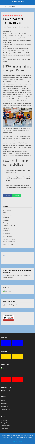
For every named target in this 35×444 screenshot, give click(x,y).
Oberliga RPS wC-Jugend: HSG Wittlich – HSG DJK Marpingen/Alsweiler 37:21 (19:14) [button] (18, 186)
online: (3, 400)
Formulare (6, 220)
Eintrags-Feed (5, 423)
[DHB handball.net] (6, 390)
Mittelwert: (4, 409)
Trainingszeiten (7, 236)
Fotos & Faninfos (8, 244)
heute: (3, 403)
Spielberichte (17, 15)
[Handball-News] (6, 368)
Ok (14, 441)
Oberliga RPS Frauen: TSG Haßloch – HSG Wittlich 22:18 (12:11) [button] (18, 171)
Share (8, 195)
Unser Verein (7, 210)
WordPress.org (5, 428)
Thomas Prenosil (11, 27)
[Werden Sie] (7, 291)
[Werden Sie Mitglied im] (10, 304)
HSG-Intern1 (6, 230)
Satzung (5, 223)
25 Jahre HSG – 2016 (9, 225)
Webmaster (6, 217)
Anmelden (4, 420)
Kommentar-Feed (5, 425)
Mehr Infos (19, 441)
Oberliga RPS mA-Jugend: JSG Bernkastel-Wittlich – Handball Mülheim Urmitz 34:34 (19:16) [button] (18, 178)
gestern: (3, 406)
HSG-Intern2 (6, 233)
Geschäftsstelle (7, 215)
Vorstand (5, 212)
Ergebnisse (7, 15)
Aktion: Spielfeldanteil (9, 241)
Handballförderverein (9, 239)
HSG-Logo (6, 228)
